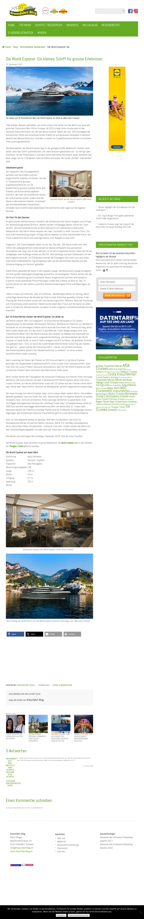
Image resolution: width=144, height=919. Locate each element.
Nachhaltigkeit (102, 393)
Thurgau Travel (118, 407)
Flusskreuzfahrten (20, 33)
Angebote (72, 25)
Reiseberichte (111, 25)
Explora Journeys (111, 377)
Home (11, 25)
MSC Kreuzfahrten (118, 391)
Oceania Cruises (118, 396)
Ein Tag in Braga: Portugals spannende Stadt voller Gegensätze (115, 217)
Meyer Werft (113, 388)
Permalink (44, 685)
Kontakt (61, 851)
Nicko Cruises (116, 393)
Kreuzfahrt (117, 385)
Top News (25, 25)
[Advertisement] (49, 660)
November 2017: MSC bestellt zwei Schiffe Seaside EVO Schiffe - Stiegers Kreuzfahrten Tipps (13, 772)
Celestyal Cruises (101, 375)
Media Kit (61, 841)
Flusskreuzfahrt (125, 377)
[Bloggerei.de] (27, 865)
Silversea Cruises (118, 404)
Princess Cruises (117, 399)
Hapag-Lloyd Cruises (107, 382)
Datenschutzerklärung (67, 844)
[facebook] (130, 11)
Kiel (111, 385)
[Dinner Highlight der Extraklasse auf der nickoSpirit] (15, 724)
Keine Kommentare (62, 685)
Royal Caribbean (129, 401)
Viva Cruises (122, 410)
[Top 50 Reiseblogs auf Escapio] (45, 11)
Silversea (107, 404)
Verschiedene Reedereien (32, 47)
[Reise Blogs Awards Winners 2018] (63, 11)
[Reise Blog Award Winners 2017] (54, 11)
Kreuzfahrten (129, 385)
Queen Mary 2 (129, 399)
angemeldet (17, 808)
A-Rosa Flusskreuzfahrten (109, 366)
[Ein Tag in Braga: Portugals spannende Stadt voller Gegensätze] (38, 724)
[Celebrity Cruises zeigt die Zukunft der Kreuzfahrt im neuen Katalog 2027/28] (60, 724)
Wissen (41, 33)
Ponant (105, 399)
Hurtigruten (103, 385)
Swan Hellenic (131, 404)
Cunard (99, 377)
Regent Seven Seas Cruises (109, 401)
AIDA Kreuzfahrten (117, 369)
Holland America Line (126, 382)
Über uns (61, 838)
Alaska (128, 369)
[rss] (136, 11)
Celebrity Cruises (128, 371)
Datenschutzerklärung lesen (79, 915)
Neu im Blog (90, 25)
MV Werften (134, 391)
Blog (15, 47)
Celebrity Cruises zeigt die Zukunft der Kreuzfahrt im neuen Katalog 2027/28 (115, 225)
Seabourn (100, 404)
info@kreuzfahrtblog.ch (21, 847)
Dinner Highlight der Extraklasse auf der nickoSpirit (115, 208)
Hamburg (127, 380)
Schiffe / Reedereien (48, 25)
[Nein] (140, 912)
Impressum (62, 848)
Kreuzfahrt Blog (26, 685)
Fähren (118, 380)
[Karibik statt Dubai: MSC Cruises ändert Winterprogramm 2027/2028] (83, 724)
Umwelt (112, 410)
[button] (15, 634)
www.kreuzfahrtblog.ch (21, 851)
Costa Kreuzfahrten (122, 374)
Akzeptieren (61, 915)
